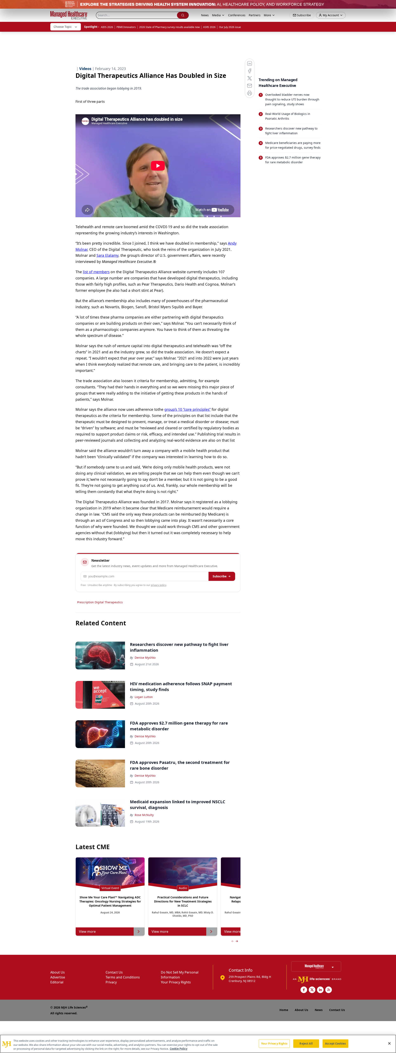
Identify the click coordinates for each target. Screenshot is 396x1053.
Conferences (236, 15)
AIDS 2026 (107, 27)
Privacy (111, 982)
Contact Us (114, 972)
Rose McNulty (144, 815)
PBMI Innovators (126, 27)
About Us (57, 972)
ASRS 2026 (209, 27)
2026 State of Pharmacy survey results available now (169, 27)
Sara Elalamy (107, 255)
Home (283, 1010)
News (205, 15)
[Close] (389, 1043)
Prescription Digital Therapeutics (100, 602)
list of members (96, 271)
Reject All (305, 1043)
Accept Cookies (335, 1043)
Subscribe (219, 576)
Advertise (57, 977)
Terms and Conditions (123, 977)
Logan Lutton (144, 697)
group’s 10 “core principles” (187, 409)
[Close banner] (391, 5)
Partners (254, 15)
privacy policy (158, 585)
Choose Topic (63, 27)
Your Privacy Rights (176, 982)
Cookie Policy (178, 1049)
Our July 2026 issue (230, 27)
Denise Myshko (145, 658)
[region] (198, 1044)
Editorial (56, 982)
